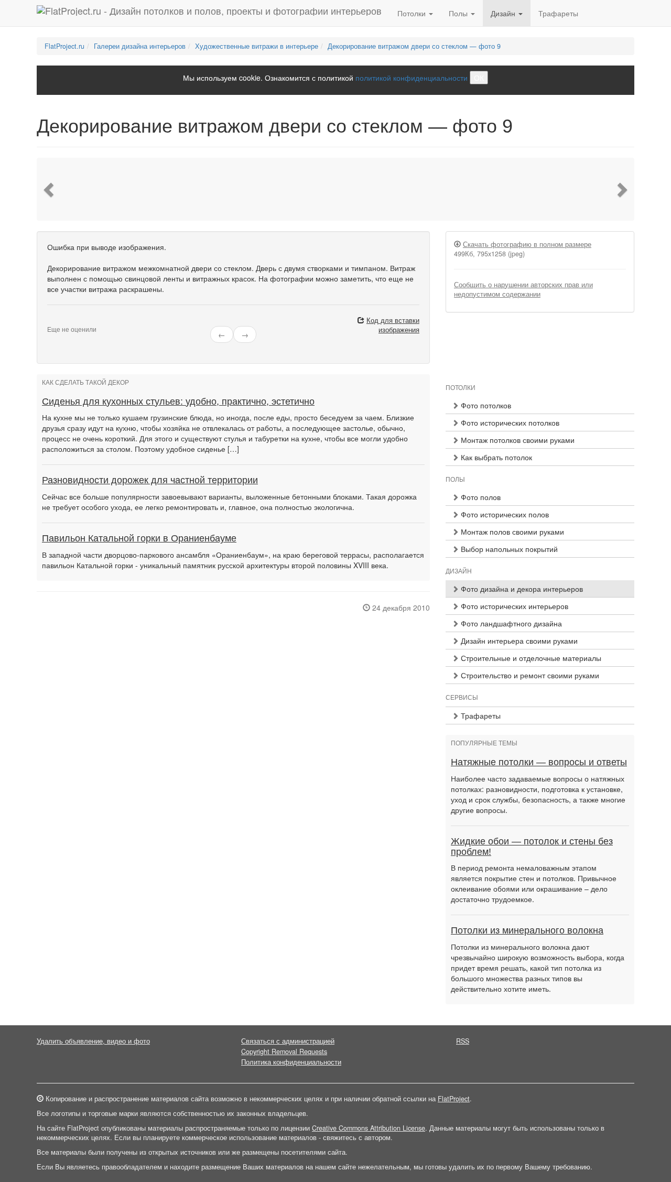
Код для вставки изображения (392, 325)
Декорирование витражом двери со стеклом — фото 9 (414, 46)
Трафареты (558, 13)
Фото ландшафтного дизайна (510, 623)
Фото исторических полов (504, 514)
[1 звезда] (50, 321)
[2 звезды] (56, 321)
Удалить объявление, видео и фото (93, 1041)
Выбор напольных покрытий (508, 549)
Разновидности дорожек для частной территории (150, 480)
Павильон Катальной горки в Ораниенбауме (139, 538)
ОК (479, 77)
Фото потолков (485, 405)
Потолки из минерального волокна (527, 930)
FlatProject (454, 1098)
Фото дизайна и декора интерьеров (521, 588)
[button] (50, 189)
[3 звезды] (63, 321)
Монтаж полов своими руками (511, 531)
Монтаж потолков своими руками (517, 440)
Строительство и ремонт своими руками (529, 675)
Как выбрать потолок (495, 457)
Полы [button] (459, 13)
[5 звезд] (75, 321)
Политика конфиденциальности (291, 1062)
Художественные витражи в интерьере (256, 46)
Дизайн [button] (504, 13)
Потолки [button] (412, 13)
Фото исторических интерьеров (513, 606)
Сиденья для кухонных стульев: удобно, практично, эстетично (178, 401)
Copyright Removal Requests (284, 1051)
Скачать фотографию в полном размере (527, 244)
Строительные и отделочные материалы (530, 658)
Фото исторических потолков (509, 422)
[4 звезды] (69, 321)
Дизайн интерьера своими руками (518, 640)
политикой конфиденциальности (411, 77)
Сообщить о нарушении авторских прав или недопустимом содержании (523, 289)
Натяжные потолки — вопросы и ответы (539, 762)
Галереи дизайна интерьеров (140, 46)
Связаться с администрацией (287, 1041)
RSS (462, 1041)
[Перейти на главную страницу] (209, 13)
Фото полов (480, 497)
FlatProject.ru (64, 46)
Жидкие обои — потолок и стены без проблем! (532, 846)
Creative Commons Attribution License (368, 1128)
